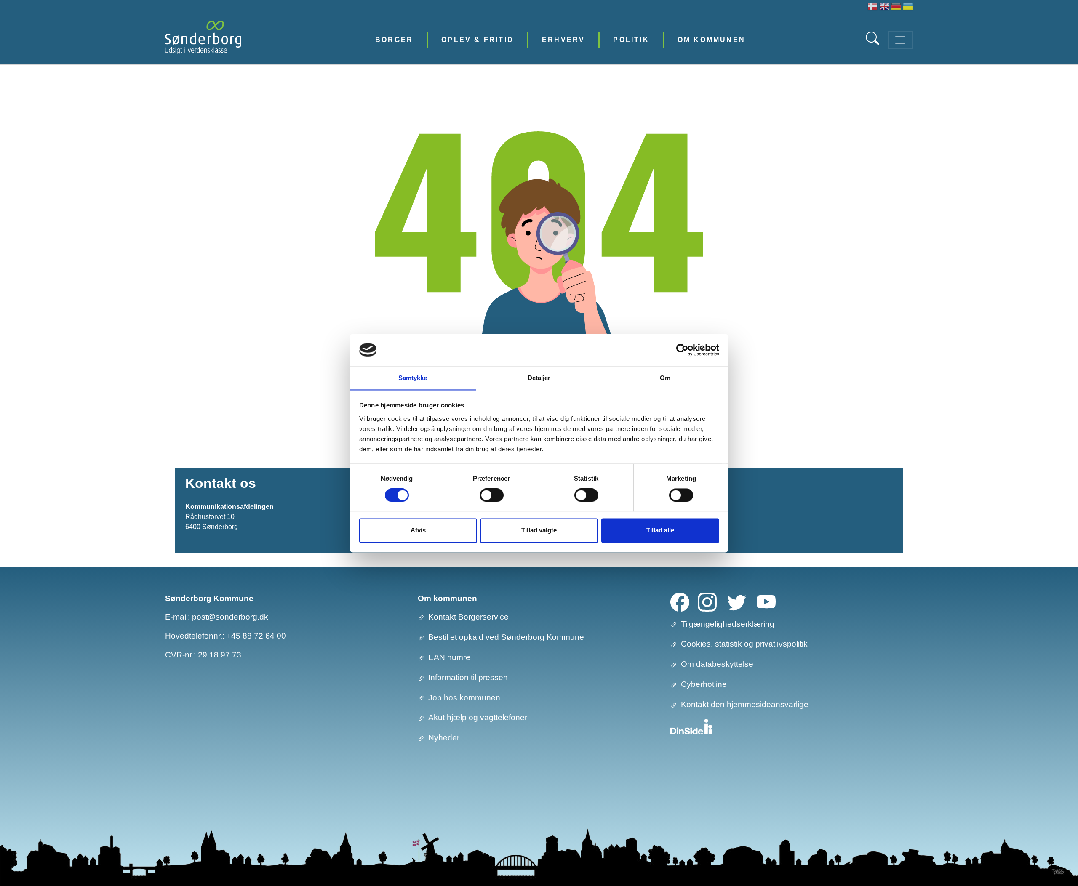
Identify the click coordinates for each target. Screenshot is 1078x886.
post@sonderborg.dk (230, 616)
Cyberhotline (704, 684)
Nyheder (443, 737)
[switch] (492, 495)
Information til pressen (468, 677)
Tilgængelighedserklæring (727, 624)
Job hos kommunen (464, 697)
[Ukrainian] (908, 7)
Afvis (418, 530)
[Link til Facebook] (679, 601)
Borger (394, 39)
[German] (896, 7)
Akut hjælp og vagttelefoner (477, 717)
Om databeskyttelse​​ (717, 664)
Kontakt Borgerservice (468, 616)
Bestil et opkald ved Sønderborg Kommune (506, 637)
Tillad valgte (539, 530)
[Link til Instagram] (707, 601)
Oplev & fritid (477, 39)
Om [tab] (665, 377)
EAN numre (449, 657)
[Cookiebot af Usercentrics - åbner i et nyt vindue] (682, 349)
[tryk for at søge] (873, 42)
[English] (884, 7)
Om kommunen (711, 39)
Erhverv (563, 39)
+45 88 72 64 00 (256, 635)
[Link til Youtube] (766, 601)
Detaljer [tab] (539, 377)
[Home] (203, 40)
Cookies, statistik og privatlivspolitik (744, 643)
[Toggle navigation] (900, 40)
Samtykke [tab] (412, 377)
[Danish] (872, 7)
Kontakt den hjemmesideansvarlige (744, 704)
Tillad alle (660, 530)
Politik (631, 39)
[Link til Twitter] (736, 601)
